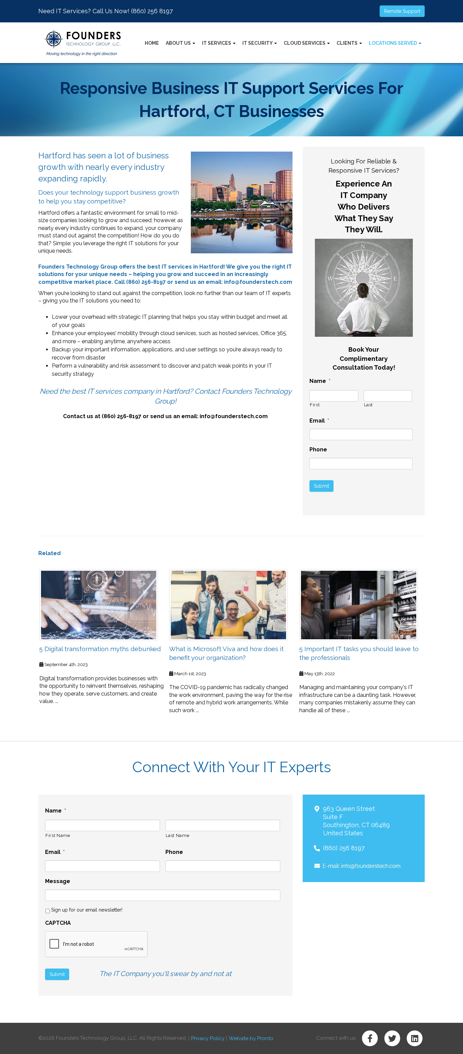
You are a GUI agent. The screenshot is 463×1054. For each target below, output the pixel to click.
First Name (57, 835)
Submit (321, 486)
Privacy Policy (207, 1038)
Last (368, 404)
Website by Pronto (251, 1038)
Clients (348, 43)
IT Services (217, 43)
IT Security (258, 43)
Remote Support (402, 11)
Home (152, 43)
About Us (179, 43)
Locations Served (393, 43)
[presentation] (96, 944)
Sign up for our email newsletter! (86, 910)
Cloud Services (305, 43)
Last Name (177, 835)
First (315, 404)
